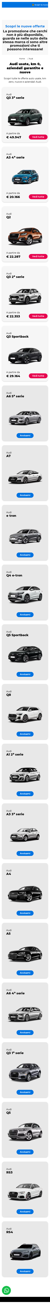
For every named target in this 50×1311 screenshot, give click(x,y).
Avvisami (25, 435)
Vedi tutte (38, 137)
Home (22, 59)
